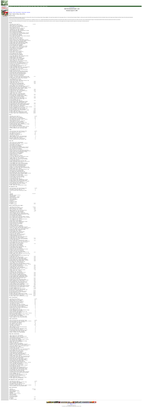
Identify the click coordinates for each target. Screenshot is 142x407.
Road (22, 6)
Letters (41, 6)
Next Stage (28, 12)
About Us (71, 404)
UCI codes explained (72, 7)
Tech (16, 6)
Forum (46, 6)
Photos (35, 6)
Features (19, 6)
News (14, 6)
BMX (26, 6)
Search (44, 6)
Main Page (10, 12)
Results (14, 12)
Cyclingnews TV (10, 6)
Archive (71, 403)
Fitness (38, 6)
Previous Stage (24, 12)
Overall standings (18, 12)
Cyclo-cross (29, 6)
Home (68, 403)
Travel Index (74, 403)
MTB (24, 6)
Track (32, 6)
